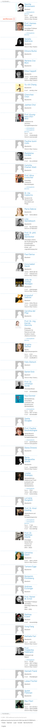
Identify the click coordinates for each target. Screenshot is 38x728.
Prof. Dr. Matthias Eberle (28, 535)
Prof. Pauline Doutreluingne (30, 429)
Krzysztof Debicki (28, 296)
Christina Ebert (28, 553)
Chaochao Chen (29, 95)
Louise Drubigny (28, 474)
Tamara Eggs (30, 566)
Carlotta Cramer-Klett (30, 166)
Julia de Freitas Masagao (28, 281)
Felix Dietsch (30, 362)
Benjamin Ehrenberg (29, 577)
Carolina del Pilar (29, 312)
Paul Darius (29, 254)
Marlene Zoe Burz (30, 61)
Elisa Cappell (30, 71)
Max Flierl (28, 701)
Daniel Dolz (29, 371)
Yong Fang (29, 626)
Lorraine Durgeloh (28, 499)
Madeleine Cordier (29, 154)
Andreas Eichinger (28, 587)
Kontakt (20, 722)
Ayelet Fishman (28, 691)
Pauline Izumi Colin (30, 142)
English (4, 726)
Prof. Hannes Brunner (30, 24)
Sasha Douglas (28, 419)
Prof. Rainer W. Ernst (29, 597)
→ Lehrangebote (29, 128)
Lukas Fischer (30, 681)
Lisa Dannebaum (29, 220)
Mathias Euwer (28, 615)
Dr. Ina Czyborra (28, 194)
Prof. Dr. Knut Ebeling (30, 509)
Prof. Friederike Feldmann (29, 650)
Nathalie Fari (30, 636)
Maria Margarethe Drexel (29, 459)
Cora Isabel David (29, 265)
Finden (4, 722)
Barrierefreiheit (28, 722)
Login (15, 722)
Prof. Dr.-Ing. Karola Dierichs (30, 323)
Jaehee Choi (30, 104)
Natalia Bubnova (28, 40)
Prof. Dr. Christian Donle (28, 383)
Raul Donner (29, 395)
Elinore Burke (30, 51)
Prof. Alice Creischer (29, 176)
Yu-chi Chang (30, 84)
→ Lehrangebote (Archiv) (29, 13)
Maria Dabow (30, 209)
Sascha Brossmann (29, 5)
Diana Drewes (30, 447)
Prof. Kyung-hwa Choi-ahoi (30, 116)
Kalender (9, 722)
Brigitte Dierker (27, 345)
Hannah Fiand (30, 671)
